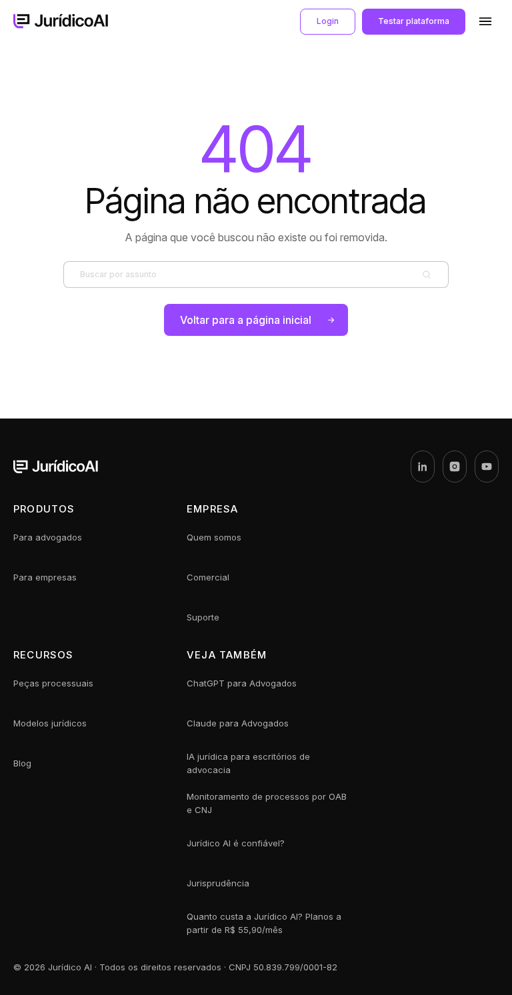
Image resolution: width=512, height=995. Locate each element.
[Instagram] (455, 467)
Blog (22, 763)
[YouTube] (487, 467)
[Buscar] (426, 274)
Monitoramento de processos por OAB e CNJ (267, 803)
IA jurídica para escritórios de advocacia (248, 763)
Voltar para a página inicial (257, 320)
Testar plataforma (413, 21)
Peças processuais (53, 683)
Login (328, 21)
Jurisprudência (218, 883)
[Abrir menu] (485, 21)
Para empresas (45, 577)
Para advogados (47, 537)
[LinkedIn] (423, 467)
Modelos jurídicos (50, 723)
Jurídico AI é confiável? (236, 843)
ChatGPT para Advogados (242, 683)
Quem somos (214, 537)
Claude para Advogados (238, 723)
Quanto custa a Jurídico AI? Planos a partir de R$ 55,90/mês (264, 923)
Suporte (203, 617)
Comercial (208, 577)
